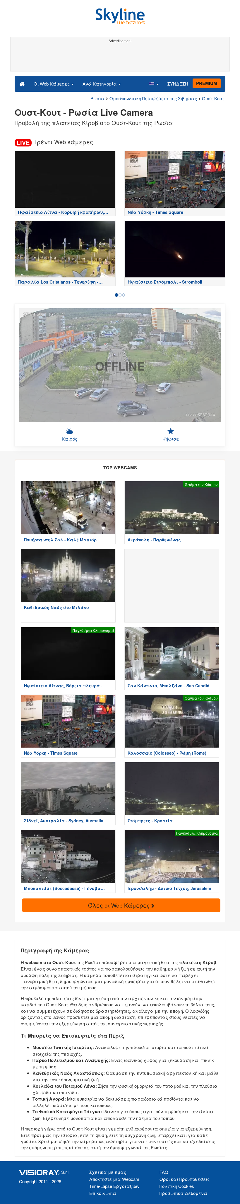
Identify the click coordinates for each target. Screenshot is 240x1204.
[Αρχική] (22, 83)
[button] (153, 83)
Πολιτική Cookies (177, 1186)
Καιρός (69, 439)
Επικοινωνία (102, 1193)
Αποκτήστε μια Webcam (114, 1179)
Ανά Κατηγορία (100, 84)
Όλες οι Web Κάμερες (119, 905)
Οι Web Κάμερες (52, 84)
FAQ (164, 1172)
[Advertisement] (119, 58)
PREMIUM (206, 83)
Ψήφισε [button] (170, 439)
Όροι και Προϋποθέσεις (185, 1179)
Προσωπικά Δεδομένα (183, 1193)
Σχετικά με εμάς (107, 1172)
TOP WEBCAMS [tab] (120, 467)
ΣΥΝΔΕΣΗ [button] (177, 84)
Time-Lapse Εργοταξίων (114, 1186)
